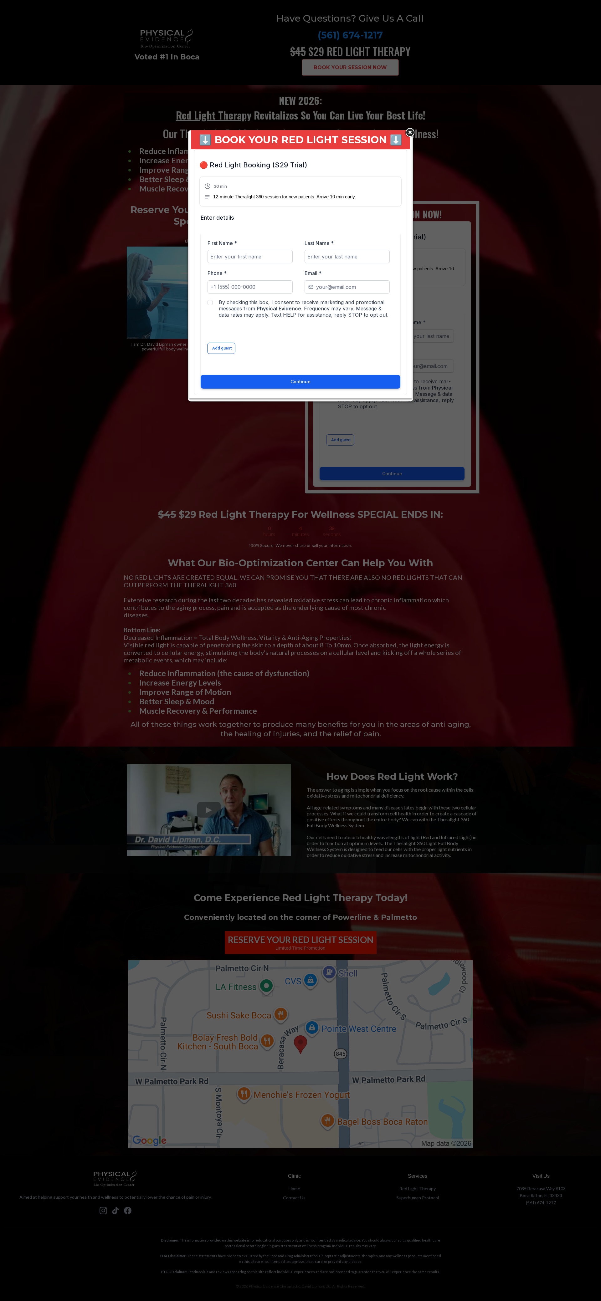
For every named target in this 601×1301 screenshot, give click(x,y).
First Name (222, 243)
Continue (300, 381)
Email (313, 273)
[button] (280, 192)
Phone (217, 273)
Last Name (319, 243)
